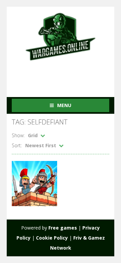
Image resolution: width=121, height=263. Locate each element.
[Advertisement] (66, 74)
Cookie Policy (52, 238)
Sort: (17, 145)
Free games (62, 228)
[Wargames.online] (60, 36)
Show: (18, 135)
